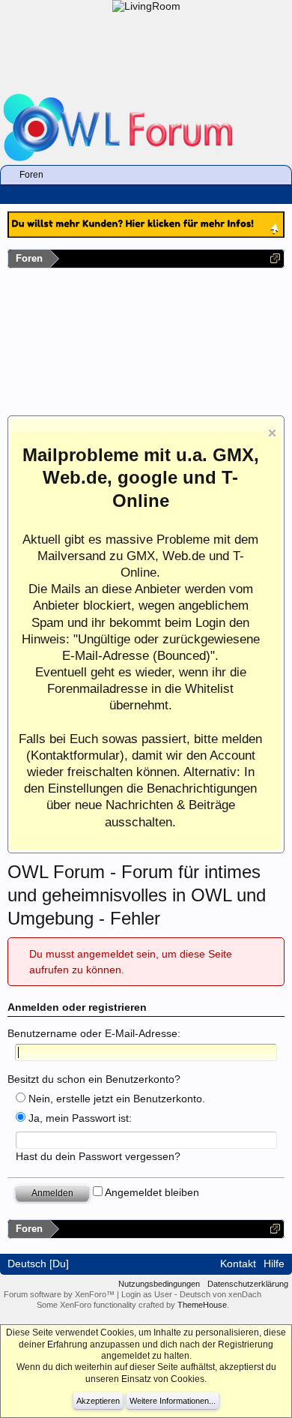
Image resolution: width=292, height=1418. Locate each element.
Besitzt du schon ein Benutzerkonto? (93, 1079)
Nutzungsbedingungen (159, 1283)
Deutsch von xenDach (220, 1294)
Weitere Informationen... (173, 1400)
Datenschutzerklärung (247, 1283)
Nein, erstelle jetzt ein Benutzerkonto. (115, 1099)
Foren (31, 174)
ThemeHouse (202, 1304)
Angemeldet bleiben (151, 1192)
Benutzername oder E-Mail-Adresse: (93, 1033)
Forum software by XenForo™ (60, 1294)
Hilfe (274, 1264)
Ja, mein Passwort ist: (78, 1118)
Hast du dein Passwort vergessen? (98, 1156)
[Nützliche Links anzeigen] (275, 258)
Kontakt (238, 1264)
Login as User (147, 1294)
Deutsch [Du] (38, 1264)
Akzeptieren (98, 1400)
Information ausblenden (272, 433)
